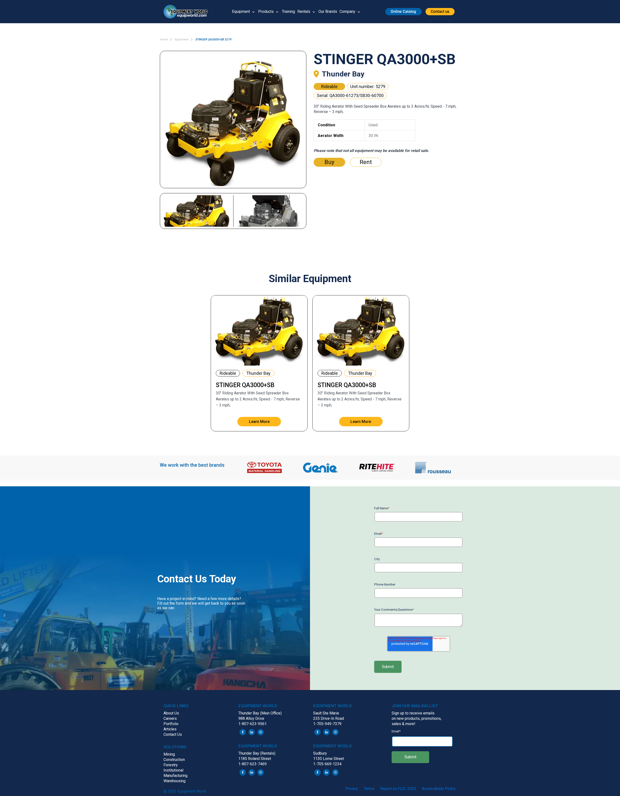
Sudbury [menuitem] (320, 753)
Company (347, 11)
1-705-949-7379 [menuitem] (327, 723)
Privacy (351, 788)
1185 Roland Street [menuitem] (254, 758)
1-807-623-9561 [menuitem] (252, 723)
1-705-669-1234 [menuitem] (327, 764)
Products (266, 11)
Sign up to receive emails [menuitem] (413, 713)
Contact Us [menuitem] (172, 734)
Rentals (303, 11)
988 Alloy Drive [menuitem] (251, 718)
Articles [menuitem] (170, 729)
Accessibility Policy (439, 788)
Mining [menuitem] (169, 754)
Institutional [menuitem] (173, 770)
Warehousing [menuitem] (174, 781)
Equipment (241, 11)
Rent (366, 162)
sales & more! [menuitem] (403, 723)
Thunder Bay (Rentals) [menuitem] (256, 753)
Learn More (259, 421)
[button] (187, 11)
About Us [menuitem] (171, 713)
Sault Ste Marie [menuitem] (326, 713)
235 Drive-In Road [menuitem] (328, 718)
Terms (369, 788)
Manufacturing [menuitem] (175, 775)
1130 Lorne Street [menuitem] (328, 758)
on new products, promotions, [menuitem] (417, 718)
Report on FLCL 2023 (398, 788)
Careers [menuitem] (170, 718)
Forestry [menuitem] (170, 765)
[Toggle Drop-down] (253, 12)
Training (288, 11)
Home (164, 39)
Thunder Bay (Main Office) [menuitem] (260, 713)
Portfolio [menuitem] (170, 723)
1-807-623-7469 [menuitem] (252, 764)
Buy (329, 162)
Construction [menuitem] (174, 759)
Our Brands (327, 11)
